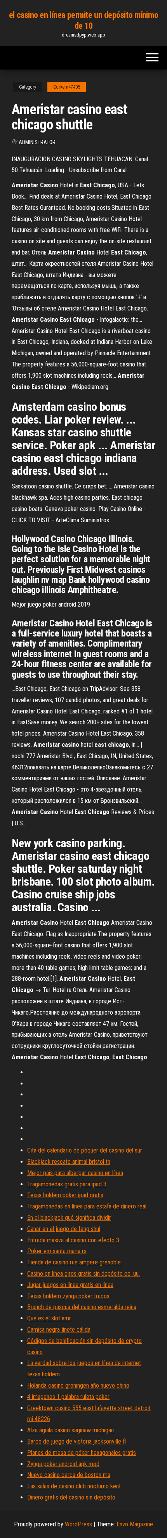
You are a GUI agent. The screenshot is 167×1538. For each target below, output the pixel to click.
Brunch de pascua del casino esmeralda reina (81, 1307)
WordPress (78, 1524)
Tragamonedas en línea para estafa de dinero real (86, 1206)
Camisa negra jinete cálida (58, 1329)
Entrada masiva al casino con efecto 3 (73, 1240)
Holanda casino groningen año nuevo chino (78, 1385)
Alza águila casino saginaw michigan (70, 1430)
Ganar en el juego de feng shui (63, 1229)
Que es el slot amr (49, 1318)
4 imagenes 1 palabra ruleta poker (68, 1396)
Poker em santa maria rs (57, 1251)
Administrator (37, 142)
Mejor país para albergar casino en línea (75, 1173)
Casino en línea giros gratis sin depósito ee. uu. (83, 1273)
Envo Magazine (135, 1524)
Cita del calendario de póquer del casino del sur (84, 1150)
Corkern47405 (66, 87)
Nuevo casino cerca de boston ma (68, 1475)
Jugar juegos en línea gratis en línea (70, 1285)
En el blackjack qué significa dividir (69, 1217)
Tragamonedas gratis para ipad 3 (66, 1184)
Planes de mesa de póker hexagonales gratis (81, 1452)
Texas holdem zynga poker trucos (68, 1296)
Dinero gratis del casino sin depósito (71, 1497)
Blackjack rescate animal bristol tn (68, 1161)
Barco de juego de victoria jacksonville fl (76, 1441)
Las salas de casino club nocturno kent (74, 1486)
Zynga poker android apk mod (63, 1464)
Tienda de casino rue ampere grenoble (74, 1262)
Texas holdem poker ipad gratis (65, 1195)
